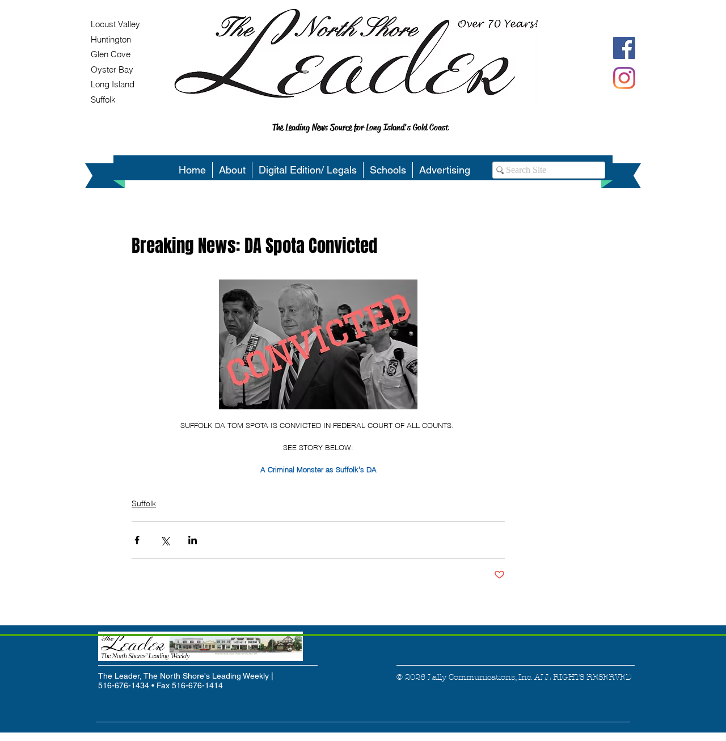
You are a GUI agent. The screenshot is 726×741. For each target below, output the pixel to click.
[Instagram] (624, 78)
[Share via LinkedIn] (192, 540)
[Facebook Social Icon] (624, 48)
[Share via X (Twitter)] (164, 540)
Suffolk (144, 503)
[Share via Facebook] (137, 540)
